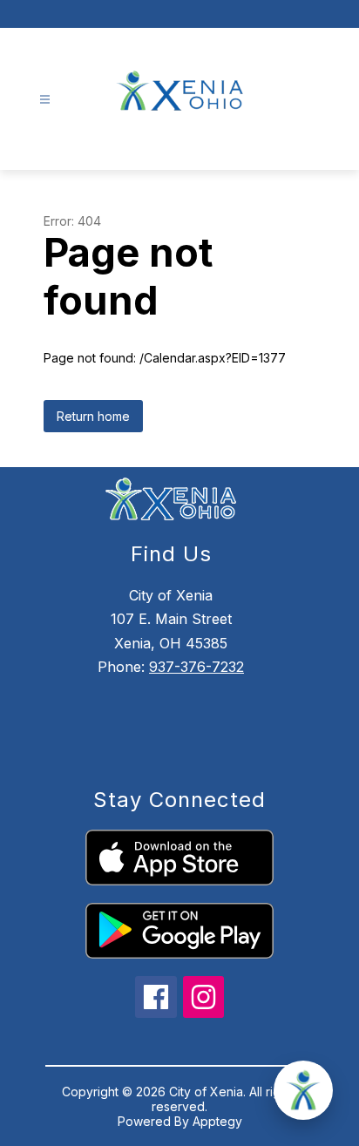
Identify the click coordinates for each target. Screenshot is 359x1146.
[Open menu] (45, 100)
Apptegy (217, 1121)
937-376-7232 (196, 666)
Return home (93, 416)
